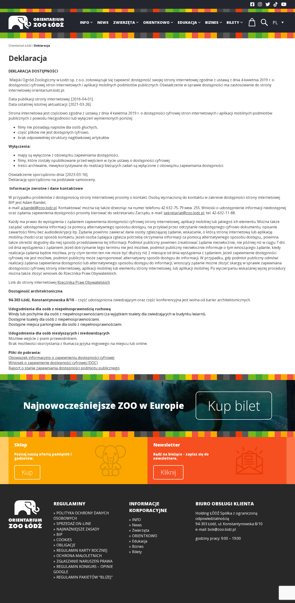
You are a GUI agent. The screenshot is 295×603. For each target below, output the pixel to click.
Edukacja (187, 22)
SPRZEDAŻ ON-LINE (73, 523)
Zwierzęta (124, 22)
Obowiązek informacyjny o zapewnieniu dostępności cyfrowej (61, 357)
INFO (84, 22)
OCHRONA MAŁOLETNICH (79, 555)
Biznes (211, 22)
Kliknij (168, 472)
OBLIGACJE (65, 545)
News (103, 22)
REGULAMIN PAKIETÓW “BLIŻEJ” (84, 577)
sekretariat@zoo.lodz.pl (184, 212)
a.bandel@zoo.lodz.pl (39, 207)
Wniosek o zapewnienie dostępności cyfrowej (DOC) (53, 362)
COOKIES (64, 539)
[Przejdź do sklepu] (252, 22)
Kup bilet (234, 405)
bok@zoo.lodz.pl (222, 529)
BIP (59, 534)
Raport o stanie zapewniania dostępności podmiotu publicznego (64, 368)
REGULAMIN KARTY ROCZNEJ (81, 550)
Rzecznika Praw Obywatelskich (83, 282)
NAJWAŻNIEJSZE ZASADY (77, 529)
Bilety (233, 22)
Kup (27, 472)
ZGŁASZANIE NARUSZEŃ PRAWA (84, 561)
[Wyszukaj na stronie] (264, 22)
